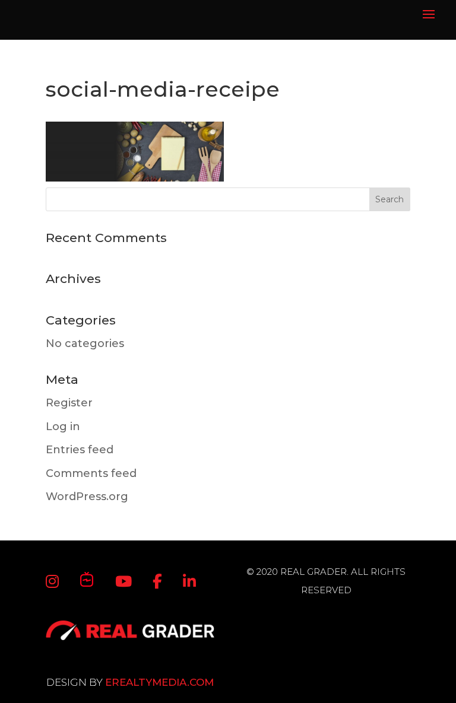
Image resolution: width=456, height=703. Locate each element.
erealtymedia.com (159, 682)
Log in (63, 426)
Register (69, 402)
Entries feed (79, 449)
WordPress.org (87, 496)
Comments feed (91, 473)
